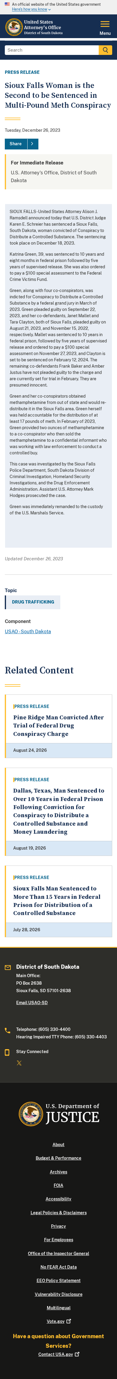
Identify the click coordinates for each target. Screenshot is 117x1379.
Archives (58, 1172)
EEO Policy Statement (59, 1280)
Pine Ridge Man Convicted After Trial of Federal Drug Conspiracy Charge (58, 726)
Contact (55, 1354)
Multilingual (58, 1307)
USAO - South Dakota (28, 631)
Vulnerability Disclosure (58, 1294)
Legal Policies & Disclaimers (59, 1212)
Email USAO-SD (32, 1002)
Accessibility (58, 1199)
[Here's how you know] (58, 7)
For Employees (58, 1239)
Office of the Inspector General (58, 1253)
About (58, 1144)
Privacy (58, 1226)
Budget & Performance (58, 1158)
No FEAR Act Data (58, 1267)
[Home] (35, 34)
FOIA (58, 1185)
